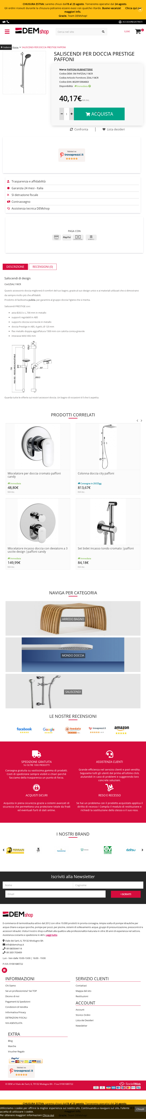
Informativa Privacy (15, 1012)
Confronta (81, 129)
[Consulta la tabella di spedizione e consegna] (89, 86)
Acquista (101, 114)
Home (15, 47)
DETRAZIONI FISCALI (16, 1017)
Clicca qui (48, 1115)
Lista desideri (115, 129)
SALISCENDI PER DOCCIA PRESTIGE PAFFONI (44, 47)
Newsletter (81, 1025)
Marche (12, 1046)
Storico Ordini (83, 1015)
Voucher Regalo (16, 1051)
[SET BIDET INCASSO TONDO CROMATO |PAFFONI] (108, 521)
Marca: (62, 69)
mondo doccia (73, 656)
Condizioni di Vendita (16, 1007)
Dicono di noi (12, 996)
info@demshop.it (15, 944)
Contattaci (81, 985)
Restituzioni (82, 996)
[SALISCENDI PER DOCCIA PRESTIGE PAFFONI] (24, 72)
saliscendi (73, 692)
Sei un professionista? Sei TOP (21, 991)
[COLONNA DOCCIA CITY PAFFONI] (108, 446)
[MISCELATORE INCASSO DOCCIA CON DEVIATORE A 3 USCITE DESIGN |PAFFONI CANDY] (38, 521)
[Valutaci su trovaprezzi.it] (72, 155)
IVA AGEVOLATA (13, 1023)
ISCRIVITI (126, 894)
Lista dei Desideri (84, 1020)
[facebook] (4, 970)
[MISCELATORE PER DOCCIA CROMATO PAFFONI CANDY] (38, 446)
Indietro (7, 47)
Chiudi (140, 1109)
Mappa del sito (83, 991)
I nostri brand (73, 834)
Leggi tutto (51, 935)
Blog (10, 1040)
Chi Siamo (10, 985)
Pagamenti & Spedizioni (17, 1001)
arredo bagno (73, 619)
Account (80, 1009)
